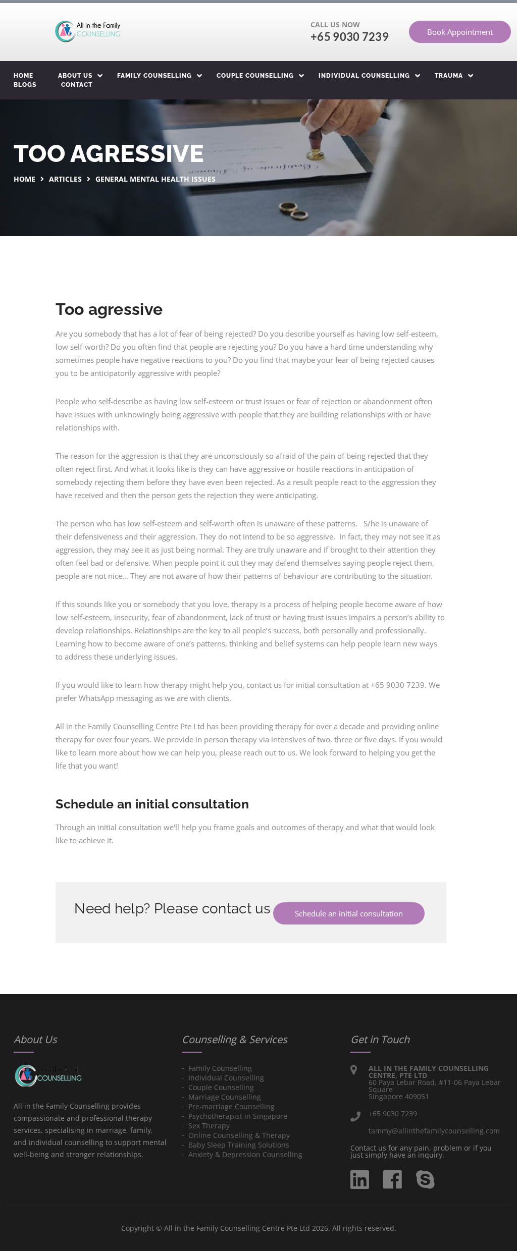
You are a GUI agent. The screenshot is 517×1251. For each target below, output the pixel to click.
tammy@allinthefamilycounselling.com (434, 1130)
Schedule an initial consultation (349, 913)
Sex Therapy (209, 1125)
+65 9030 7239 (350, 36)
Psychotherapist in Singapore (237, 1116)
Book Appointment (460, 32)
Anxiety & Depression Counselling (245, 1154)
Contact (76, 84)
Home (23, 75)
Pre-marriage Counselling (231, 1106)
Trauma (449, 75)
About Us (75, 75)
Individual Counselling (364, 75)
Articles (65, 179)
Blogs (25, 84)
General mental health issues (155, 179)
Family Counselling (154, 75)
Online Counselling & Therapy (239, 1135)
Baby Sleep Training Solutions (238, 1145)
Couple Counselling (255, 75)
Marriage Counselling (224, 1097)
